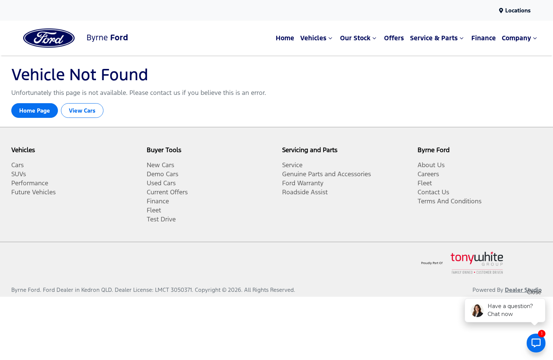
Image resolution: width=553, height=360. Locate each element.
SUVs (18, 174)
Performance (29, 183)
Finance (483, 38)
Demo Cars (162, 174)
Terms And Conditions (450, 201)
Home (285, 38)
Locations (518, 10)
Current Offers (167, 192)
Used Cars (161, 183)
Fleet (154, 210)
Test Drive (161, 219)
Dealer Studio (523, 289)
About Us (431, 165)
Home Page (34, 110)
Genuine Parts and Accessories (326, 174)
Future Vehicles (33, 192)
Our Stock (355, 38)
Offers (394, 38)
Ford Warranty (303, 183)
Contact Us (433, 192)
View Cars (82, 110)
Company (516, 38)
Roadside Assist (305, 192)
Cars (17, 165)
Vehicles (313, 38)
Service (292, 165)
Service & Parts (434, 38)
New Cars (160, 165)
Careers (428, 174)
